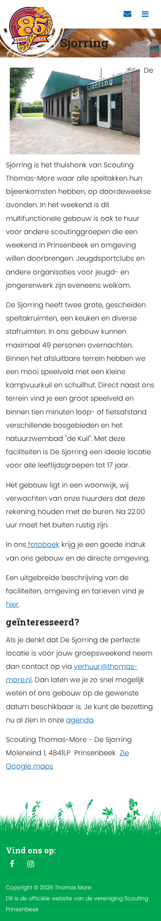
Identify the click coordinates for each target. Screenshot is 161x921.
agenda (79, 720)
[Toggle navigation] (145, 14)
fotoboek (42, 544)
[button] (149, 42)
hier (12, 604)
